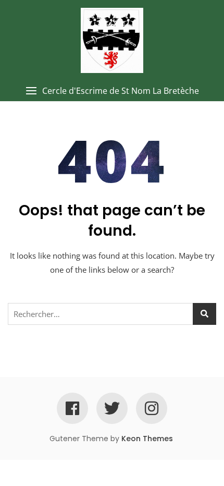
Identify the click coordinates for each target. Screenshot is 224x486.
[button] (112, 91)
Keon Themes (147, 438)
